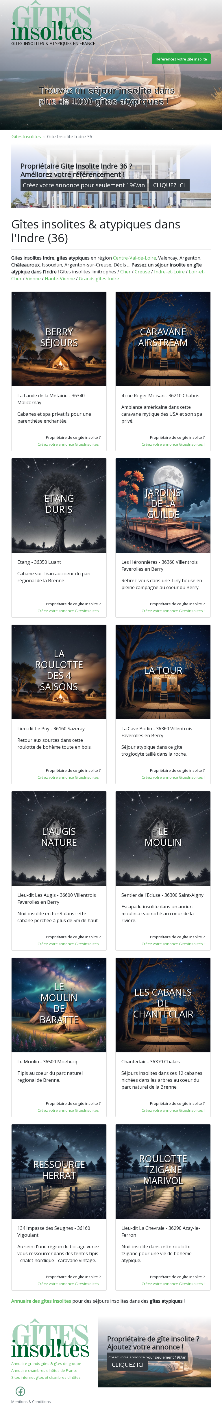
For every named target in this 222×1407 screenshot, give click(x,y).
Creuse (142, 271)
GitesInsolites (26, 136)
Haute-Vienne (60, 278)
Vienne (33, 278)
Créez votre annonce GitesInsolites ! (69, 444)
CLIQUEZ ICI (169, 185)
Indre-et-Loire (169, 271)
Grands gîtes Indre (99, 278)
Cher (125, 271)
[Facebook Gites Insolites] (19, 1394)
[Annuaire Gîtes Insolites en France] (50, 1337)
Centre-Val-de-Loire (134, 258)
